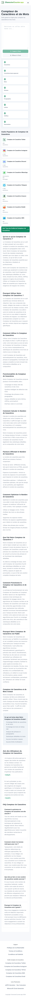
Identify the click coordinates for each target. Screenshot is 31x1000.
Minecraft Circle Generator (15, 988)
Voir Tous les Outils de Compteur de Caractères (14, 229)
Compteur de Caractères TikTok (15, 970)
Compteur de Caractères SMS (15, 973)
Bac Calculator (21, 985)
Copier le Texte (16, 51)
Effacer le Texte (16, 55)
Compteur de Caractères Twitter (15, 963)
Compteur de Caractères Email (15, 976)
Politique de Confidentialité (15, 948)
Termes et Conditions (15, 951)
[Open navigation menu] (28, 2)
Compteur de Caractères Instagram (15, 966)
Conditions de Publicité (15, 954)
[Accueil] (12, 2)
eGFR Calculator (10, 985)
